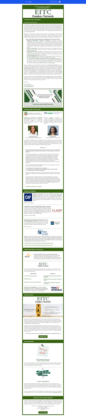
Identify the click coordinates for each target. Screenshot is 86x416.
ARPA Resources (27, 278)
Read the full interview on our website (34, 186)
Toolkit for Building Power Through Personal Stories (46, 254)
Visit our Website (43, 412)
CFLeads (51, 117)
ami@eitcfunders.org (28, 86)
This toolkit (47, 257)
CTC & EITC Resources (32, 55)
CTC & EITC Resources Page (30, 275)
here (53, 62)
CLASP (36, 211)
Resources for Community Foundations (32, 282)
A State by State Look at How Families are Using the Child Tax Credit (38, 243)
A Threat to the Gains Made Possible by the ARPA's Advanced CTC (38, 245)
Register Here (43, 336)
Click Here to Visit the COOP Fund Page (43, 104)
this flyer (45, 289)
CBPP (25, 236)
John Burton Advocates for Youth (36, 220)
